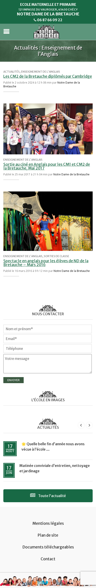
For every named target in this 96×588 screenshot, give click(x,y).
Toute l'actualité (52, 496)
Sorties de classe (56, 256)
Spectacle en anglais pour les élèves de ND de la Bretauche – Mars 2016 (45, 263)
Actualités (11, 71)
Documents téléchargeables (48, 547)
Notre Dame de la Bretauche (71, 174)
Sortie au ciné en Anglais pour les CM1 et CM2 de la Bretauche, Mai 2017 (46, 166)
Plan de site (48, 535)
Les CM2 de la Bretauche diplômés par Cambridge (47, 76)
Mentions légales (48, 523)
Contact (48, 558)
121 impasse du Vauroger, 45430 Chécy (48, 9)
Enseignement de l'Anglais (40, 71)
